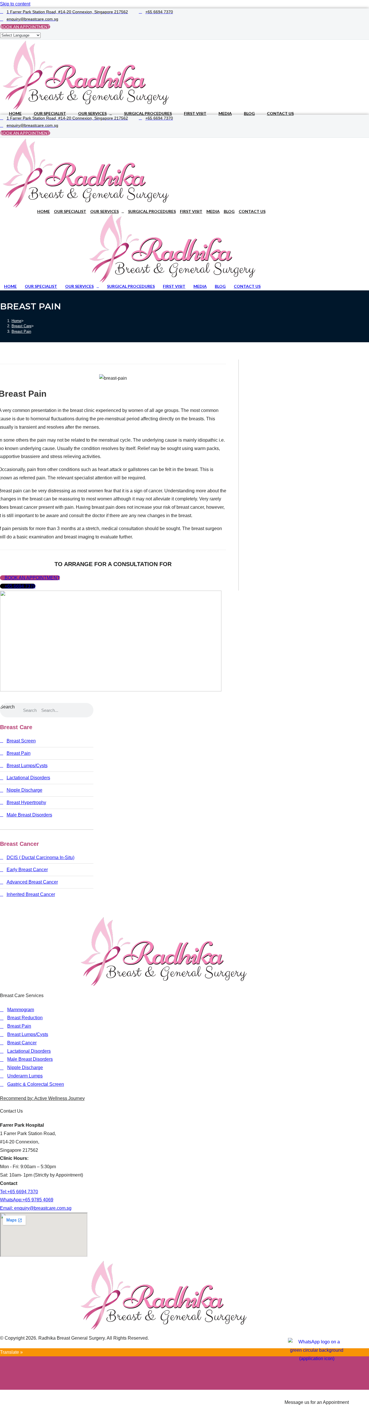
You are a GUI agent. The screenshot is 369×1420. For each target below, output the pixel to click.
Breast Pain (21, 331)
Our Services (92, 113)
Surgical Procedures (148, 113)
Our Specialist (50, 113)
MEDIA (225, 113)
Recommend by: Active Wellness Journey (42, 1098)
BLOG (249, 113)
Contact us (280, 113)
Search (7, 706)
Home (15, 113)
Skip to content (15, 3)
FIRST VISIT (195, 113)
